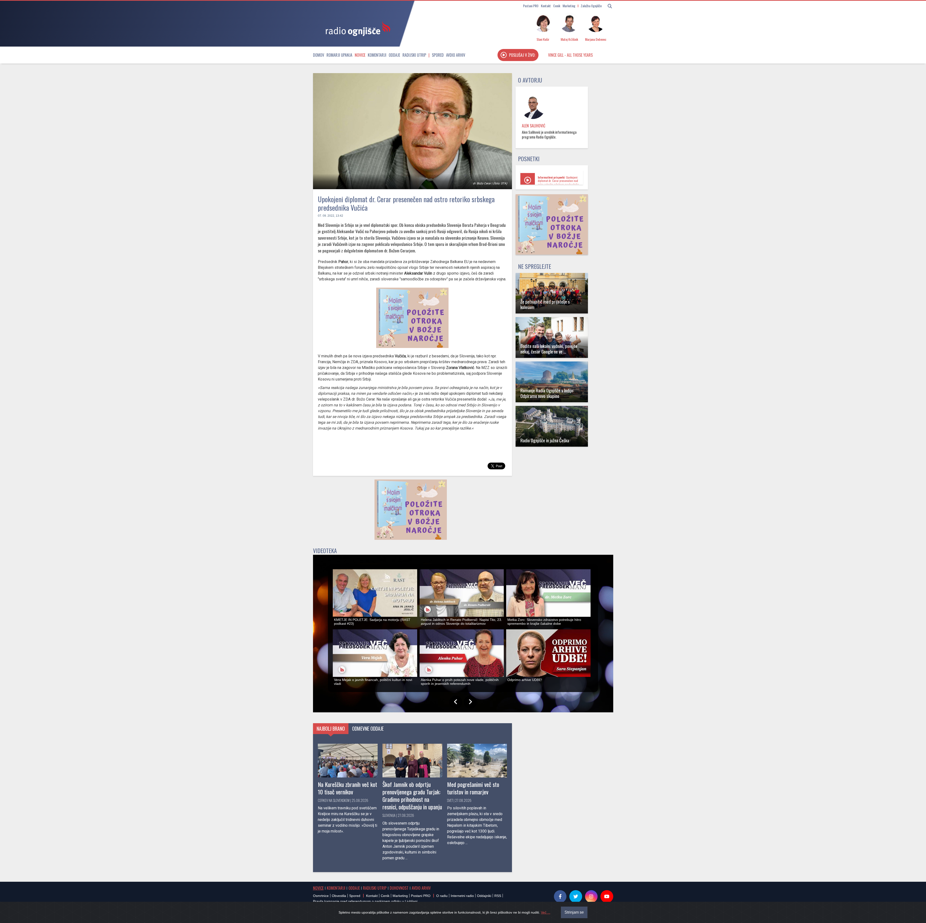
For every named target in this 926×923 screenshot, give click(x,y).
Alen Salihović (533, 126)
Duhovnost (399, 888)
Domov (318, 55)
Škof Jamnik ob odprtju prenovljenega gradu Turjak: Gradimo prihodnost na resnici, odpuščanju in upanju (412, 795)
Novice (360, 55)
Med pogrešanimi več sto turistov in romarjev (473, 788)
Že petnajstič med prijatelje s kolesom (545, 304)
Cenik (556, 5)
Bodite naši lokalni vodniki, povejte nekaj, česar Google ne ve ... (548, 348)
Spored (438, 55)
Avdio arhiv (455, 55)
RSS (497, 896)
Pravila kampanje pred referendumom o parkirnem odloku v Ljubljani (365, 901)
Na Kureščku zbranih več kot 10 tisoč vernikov (347, 788)
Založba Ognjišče (591, 5)
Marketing (569, 5)
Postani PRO (530, 5)
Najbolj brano (331, 728)
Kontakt (546, 5)
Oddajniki (484, 896)
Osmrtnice (321, 896)
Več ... (545, 912)
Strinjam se (574, 912)
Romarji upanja (339, 55)
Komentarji (377, 55)
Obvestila (339, 896)
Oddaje (394, 55)
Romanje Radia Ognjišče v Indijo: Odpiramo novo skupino (547, 393)
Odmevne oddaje (368, 728)
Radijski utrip (414, 55)
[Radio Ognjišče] (356, 28)
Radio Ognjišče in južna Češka (544, 440)
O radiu (442, 896)
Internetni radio (462, 896)
